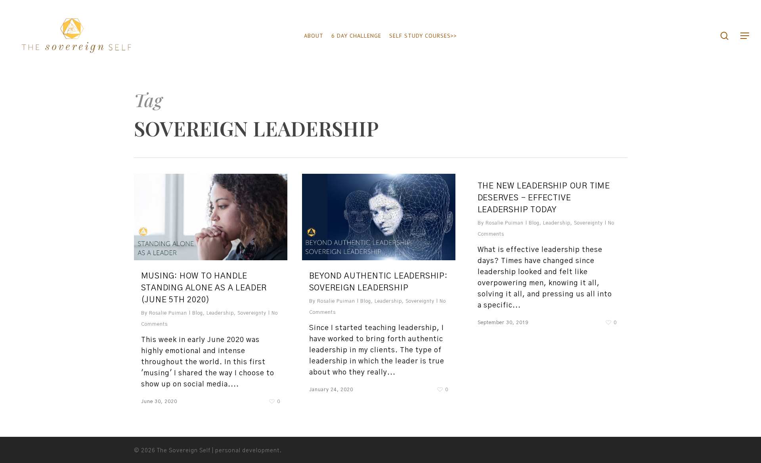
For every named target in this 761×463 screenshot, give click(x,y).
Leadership (220, 313)
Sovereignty (251, 313)
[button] (745, 36)
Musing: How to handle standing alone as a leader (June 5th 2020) (204, 288)
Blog (197, 313)
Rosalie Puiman (168, 313)
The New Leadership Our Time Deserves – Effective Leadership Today (544, 198)
